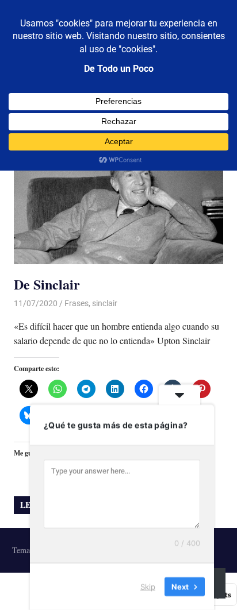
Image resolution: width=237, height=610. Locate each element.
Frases (76, 303)
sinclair (104, 303)
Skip (147, 586)
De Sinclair (47, 284)
